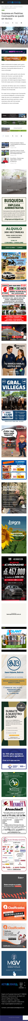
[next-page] (5, 166)
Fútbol (11, 6)
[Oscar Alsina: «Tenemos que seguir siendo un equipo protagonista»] (5, 160)
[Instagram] (25, 985)
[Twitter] (25, 988)
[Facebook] (25, 983)
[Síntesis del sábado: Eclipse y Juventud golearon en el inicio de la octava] (5, 144)
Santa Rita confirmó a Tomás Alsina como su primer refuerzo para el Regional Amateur (17, 152)
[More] (21, 22)
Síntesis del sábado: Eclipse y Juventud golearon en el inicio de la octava (18, 144)
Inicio (2, 6)
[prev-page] (2, 166)
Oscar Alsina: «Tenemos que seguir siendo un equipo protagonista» (17, 160)
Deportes (7, 6)
